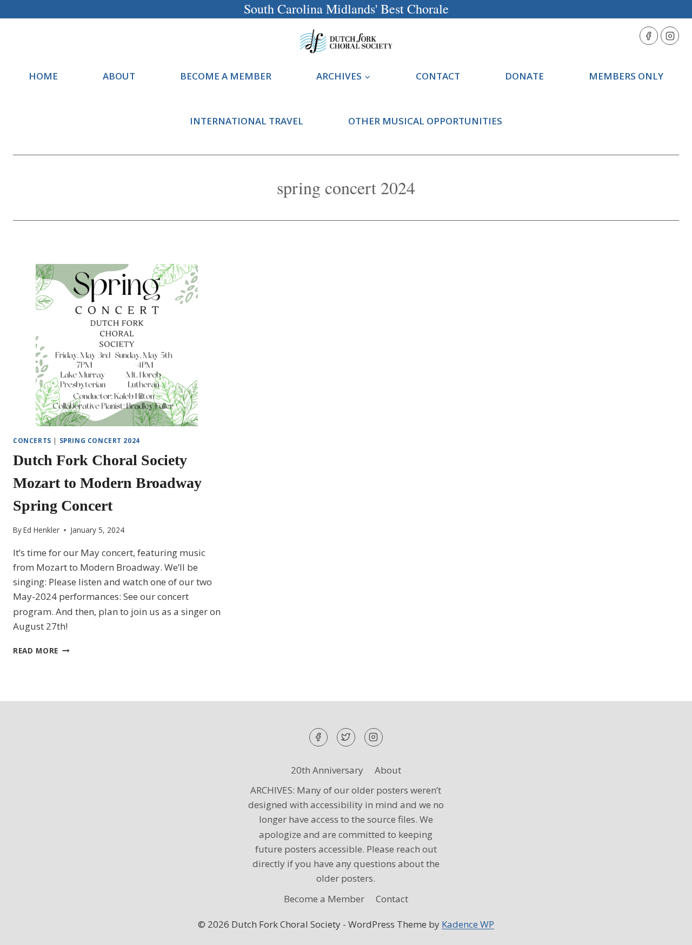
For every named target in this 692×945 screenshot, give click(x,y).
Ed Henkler (41, 530)
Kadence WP (468, 924)
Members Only (626, 76)
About (119, 76)
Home (43, 76)
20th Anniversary (327, 770)
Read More (41, 650)
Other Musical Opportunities (425, 121)
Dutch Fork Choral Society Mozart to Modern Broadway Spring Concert (107, 483)
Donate (524, 76)
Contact (438, 76)
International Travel (246, 121)
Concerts (32, 440)
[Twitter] (346, 737)
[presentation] (117, 345)
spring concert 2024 (99, 440)
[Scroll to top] (665, 928)
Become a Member (225, 76)
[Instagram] (670, 36)
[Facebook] (649, 36)
